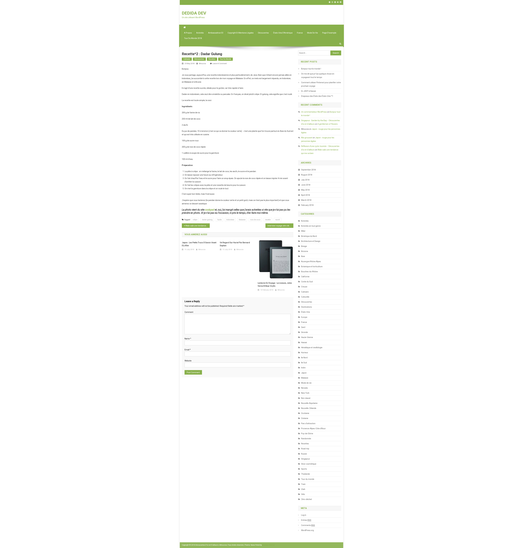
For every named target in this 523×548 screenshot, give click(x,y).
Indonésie (230, 220)
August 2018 (306, 175)
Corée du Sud (307, 282)
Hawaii (304, 342)
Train (303, 484)
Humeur (304, 352)
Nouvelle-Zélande (308, 408)
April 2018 (305, 195)
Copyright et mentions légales (241, 33)
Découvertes (263, 33)
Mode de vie (312, 33)
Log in (303, 515)
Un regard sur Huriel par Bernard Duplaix (235, 244)
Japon (304, 373)
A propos (188, 33)
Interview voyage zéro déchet (280, 226)
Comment (189, 312)
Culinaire (186, 59)
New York (305, 393)
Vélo (303, 494)
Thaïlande (305, 474)
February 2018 (307, 205)
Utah (303, 489)
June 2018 (305, 185)
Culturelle (305, 297)
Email (188, 350)
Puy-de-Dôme (307, 433)
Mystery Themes (268, 545)
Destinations (306, 307)
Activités (200, 33)
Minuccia (202, 63)
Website (188, 361)
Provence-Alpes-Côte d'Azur (313, 428)
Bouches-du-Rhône (309, 271)
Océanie (304, 418)
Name (188, 339)
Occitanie (305, 413)
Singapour (305, 459)
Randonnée (306, 438)
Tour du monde (225, 59)
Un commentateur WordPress (314, 112)
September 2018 (308, 170)
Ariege (304, 246)
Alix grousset (306, 138)
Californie (305, 276)
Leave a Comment (219, 63)
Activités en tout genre (311, 226)
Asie (303, 256)
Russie (304, 454)
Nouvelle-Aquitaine (309, 403)
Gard (303, 327)
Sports (304, 469)
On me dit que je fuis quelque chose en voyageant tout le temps (317, 75)
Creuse (304, 287)
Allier (303, 231)
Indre (303, 368)
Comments (308, 525)
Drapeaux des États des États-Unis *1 (317, 96)
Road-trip (305, 449)
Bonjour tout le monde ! (311, 69)
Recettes (212, 59)
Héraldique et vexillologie (311, 347)
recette (268, 220)
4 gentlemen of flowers (328, 124)
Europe (304, 317)
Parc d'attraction (308, 423)
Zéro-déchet (306, 499)
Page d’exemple (329, 33)
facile (219, 220)
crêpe (195, 220)
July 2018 (305, 180)
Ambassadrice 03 (215, 33)
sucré (277, 220)
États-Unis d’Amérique (283, 33)
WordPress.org (307, 530)
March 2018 (306, 200)
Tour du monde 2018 (193, 38)
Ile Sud (304, 363)
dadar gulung (207, 220)
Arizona (304, 251)
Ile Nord (304, 357)
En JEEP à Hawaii (308, 91)
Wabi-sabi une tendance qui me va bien (197, 226)
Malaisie (242, 220)
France (300, 33)
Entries (306, 520)
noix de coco (255, 220)
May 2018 (305, 190)
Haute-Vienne (307, 337)
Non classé (305, 398)
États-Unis (305, 312)
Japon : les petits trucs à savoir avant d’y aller (199, 244)
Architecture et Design (310, 241)
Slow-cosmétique (308, 464)
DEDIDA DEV (194, 13)
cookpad (209, 209)
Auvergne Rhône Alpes (311, 261)
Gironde (304, 332)
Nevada (304, 388)
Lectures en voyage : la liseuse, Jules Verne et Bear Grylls (275, 284)
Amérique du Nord (309, 236)
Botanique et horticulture (312, 266)
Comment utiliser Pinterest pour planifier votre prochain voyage (321, 84)
